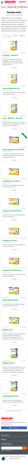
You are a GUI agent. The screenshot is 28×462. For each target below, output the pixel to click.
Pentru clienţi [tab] (5, 435)
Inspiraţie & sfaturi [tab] (6, 444)
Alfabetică (22, 35)
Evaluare (15, 35)
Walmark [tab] (3, 439)
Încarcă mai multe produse (14, 411)
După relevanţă (7, 35)
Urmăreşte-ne (15, 428)
